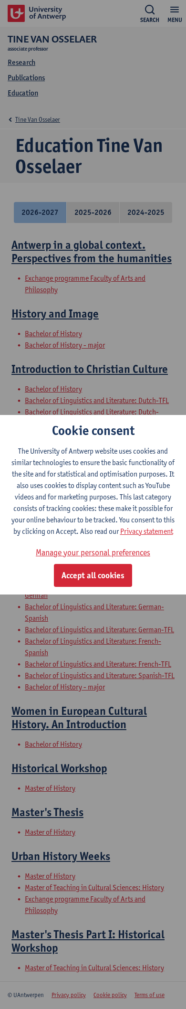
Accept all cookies (93, 575)
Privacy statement (146, 531)
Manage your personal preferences (93, 552)
